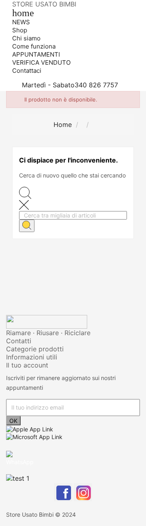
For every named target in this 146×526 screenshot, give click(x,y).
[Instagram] (83, 492)
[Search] (26, 226)
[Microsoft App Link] (34, 436)
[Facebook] (63, 492)
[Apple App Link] (29, 428)
